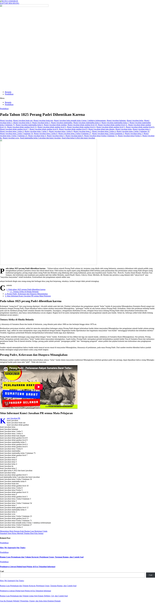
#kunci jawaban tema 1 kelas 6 (60, 131)
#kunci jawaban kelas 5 (41, 123)
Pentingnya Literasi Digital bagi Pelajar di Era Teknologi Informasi (27, 567)
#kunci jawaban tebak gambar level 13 (21, 127)
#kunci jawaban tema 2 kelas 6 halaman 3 (108, 133)
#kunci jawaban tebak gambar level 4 (81, 127)
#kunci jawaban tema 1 (141, 129)
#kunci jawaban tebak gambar (55, 125)
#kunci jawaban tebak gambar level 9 (73, 129)
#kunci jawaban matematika (61, 123)
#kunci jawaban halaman (116, 120)
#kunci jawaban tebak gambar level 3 (51, 127)
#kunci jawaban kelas (135, 120)
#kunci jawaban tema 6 (74, 136)
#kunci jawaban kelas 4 (22, 123)
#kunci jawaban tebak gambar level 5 (110, 127)
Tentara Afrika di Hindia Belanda (24, 292)
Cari (2, 571)
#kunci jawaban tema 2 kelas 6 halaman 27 (74, 133)
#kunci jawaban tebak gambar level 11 (112, 125)
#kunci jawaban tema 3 (134, 133)
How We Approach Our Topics (12, 548)
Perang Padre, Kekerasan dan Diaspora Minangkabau (26, 294)
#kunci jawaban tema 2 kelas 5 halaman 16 (132, 131)
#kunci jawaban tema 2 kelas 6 (45, 133)
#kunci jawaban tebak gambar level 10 (82, 125)
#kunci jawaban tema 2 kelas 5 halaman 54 (16, 133)
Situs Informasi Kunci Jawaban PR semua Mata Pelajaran (28, 296)
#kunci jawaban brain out (22, 120)
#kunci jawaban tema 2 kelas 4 (104, 131)
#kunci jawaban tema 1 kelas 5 (36, 131)
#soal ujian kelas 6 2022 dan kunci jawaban (78, 138)
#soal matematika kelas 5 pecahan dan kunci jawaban (40, 138)
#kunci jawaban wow (11, 138)
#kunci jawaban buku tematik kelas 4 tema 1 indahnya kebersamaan (80, 120)
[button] (77, 98)
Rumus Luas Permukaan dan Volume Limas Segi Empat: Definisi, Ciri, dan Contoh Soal (34, 596)
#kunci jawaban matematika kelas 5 (114, 123)
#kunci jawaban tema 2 (82, 131)
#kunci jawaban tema (123, 129)
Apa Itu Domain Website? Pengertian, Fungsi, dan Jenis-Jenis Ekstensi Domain (30, 601)
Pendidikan (9, 94)
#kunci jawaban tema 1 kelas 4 (11, 131)
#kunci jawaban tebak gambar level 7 (14, 129)
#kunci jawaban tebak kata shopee (101, 129)
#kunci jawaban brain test (43, 120)
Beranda (8, 92)
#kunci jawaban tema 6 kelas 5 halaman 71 (100, 136)
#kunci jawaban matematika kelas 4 (86, 123)
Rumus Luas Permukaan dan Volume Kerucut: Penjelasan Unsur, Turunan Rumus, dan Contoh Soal (41, 557)
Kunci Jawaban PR (13, 418)
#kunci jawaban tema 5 (55, 136)
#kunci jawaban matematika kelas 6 (29, 125)
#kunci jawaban (6, 120)
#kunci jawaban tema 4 (37, 136)
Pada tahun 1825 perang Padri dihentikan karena (25, 289)
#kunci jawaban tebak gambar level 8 (43, 129)
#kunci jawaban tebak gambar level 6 (140, 127)
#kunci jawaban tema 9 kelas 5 (129, 136)
